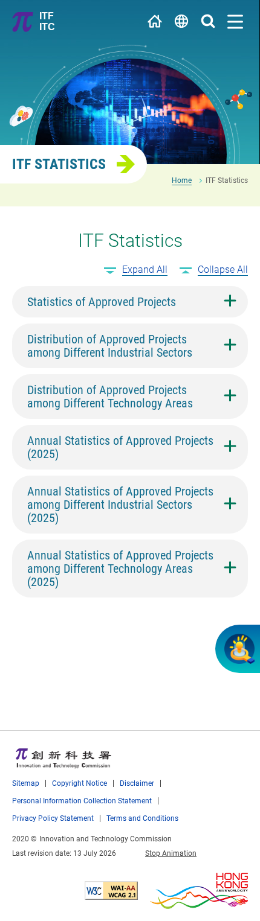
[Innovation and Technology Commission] (63, 758)
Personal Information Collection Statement (82, 800)
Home (155, 21)
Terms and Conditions (142, 818)
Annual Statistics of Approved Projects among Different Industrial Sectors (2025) (120, 504)
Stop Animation (171, 853)
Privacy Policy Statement (53, 818)
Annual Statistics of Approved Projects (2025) (120, 447)
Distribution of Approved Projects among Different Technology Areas (110, 396)
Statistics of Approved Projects (101, 302)
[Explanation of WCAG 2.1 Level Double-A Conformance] (111, 890)
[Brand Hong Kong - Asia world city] (199, 891)
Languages (181, 21)
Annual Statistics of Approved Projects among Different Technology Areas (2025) (120, 568)
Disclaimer (137, 783)
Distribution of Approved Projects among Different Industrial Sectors (109, 346)
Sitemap (25, 783)
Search (208, 21)
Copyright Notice (79, 783)
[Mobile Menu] (235, 21)
